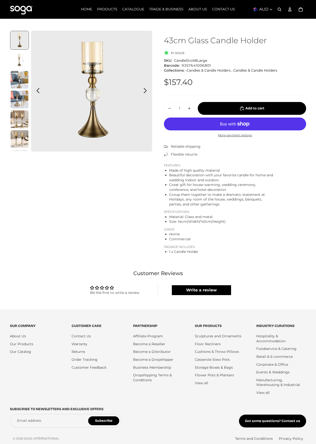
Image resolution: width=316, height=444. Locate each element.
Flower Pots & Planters (214, 375)
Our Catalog (20, 351)
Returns (78, 351)
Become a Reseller (149, 344)
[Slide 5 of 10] (19, 119)
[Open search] (279, 9)
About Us (18, 336)
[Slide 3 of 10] (19, 80)
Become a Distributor (152, 351)
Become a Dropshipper (153, 359)
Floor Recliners (208, 344)
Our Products (21, 344)
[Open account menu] (289, 9)
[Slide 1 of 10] (19, 40)
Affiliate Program (148, 336)
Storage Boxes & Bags (214, 367)
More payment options (235, 135)
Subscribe (103, 421)
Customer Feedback (89, 367)
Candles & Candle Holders (255, 70)
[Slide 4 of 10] (19, 99)
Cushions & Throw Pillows (217, 351)
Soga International (41, 438)
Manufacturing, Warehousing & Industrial (278, 382)
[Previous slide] (36, 91)
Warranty (79, 344)
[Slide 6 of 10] (19, 139)
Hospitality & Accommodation (271, 338)
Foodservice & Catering (276, 348)
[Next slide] (146, 91)
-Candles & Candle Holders (208, 70)
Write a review (201, 290)
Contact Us (81, 336)
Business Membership (152, 367)
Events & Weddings (273, 372)
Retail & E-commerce (274, 356)
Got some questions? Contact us (272, 421)
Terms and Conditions (254, 438)
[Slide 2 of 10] (19, 60)
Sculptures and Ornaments (218, 336)
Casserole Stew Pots (212, 359)
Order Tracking (85, 359)
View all (201, 383)
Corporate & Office (272, 364)
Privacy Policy (291, 438)
